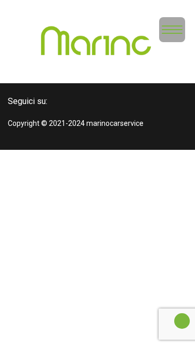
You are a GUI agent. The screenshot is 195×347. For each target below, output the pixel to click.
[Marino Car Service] (98, 44)
